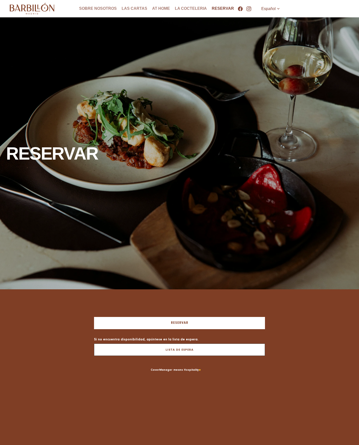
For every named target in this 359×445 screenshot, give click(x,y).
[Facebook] (240, 9)
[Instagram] (249, 9)
